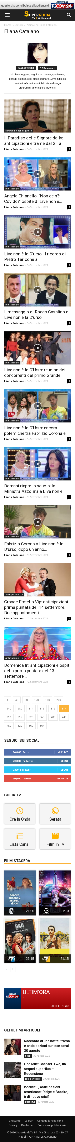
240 (9, 708)
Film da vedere (32, 1078)
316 (53, 708)
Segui (64, 760)
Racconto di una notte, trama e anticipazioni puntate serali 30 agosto (47, 1046)
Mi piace (63, 752)
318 (9, 717)
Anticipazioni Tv (14, 594)
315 (42, 708)
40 (16, 700)
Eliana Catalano (14, 149)
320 (31, 717)
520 (20, 725)
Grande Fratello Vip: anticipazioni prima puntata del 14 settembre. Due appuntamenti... (36, 607)
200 (58, 700)
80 (26, 700)
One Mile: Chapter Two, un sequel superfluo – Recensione (45, 1069)
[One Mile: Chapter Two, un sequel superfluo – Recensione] (12, 1070)
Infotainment (12, 188)
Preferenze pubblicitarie (52, 1125)
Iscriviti (62, 778)
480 (9, 725)
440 (64, 717)
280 (20, 708)
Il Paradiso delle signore (18, 130)
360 (42, 717)
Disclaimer (27, 1125)
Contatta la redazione (50, 1121)
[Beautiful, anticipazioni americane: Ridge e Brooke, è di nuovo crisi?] (12, 1093)
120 (36, 700)
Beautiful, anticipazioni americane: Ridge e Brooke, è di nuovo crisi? (46, 1092)
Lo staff (29, 1121)
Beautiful (30, 1101)
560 (31, 725)
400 (53, 717)
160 (47, 700)
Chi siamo (15, 1121)
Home (7, 25)
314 (31, 708)
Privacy (13, 1125)
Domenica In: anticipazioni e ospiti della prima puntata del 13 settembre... (37, 671)
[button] (69, 15)
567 (42, 725)
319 (20, 717)
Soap (28, 1055)
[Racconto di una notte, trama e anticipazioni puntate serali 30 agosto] (12, 1047)
